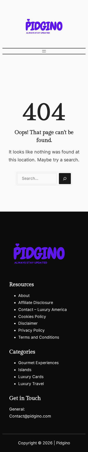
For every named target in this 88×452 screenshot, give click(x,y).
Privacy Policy (31, 330)
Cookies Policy (32, 316)
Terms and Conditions (38, 337)
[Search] (65, 178)
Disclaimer (28, 323)
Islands (24, 369)
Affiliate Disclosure (35, 302)
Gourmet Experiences (38, 362)
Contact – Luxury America (42, 309)
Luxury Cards (31, 376)
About (24, 295)
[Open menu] (44, 51)
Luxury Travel (31, 383)
